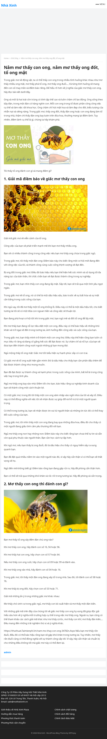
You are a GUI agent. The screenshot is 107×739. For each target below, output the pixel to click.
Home (6, 58)
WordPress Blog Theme (56, 733)
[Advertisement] (53, 30)
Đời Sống (14, 58)
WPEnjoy (72, 733)
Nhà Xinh (9, 5)
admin (7, 652)
